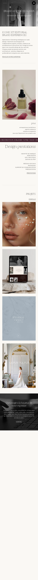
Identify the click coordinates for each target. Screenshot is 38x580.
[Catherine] (19, 319)
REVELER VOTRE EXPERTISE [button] (11, 56)
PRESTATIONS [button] (31, 173)
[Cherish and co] (19, 272)
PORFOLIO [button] (32, 199)
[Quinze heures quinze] (19, 366)
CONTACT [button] (19, 421)
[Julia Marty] (19, 224)
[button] (34, 3)
